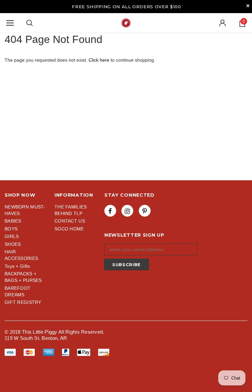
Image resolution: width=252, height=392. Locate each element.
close (247, 5)
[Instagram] (127, 211)
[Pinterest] (145, 211)
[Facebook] (110, 211)
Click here (100, 60)
